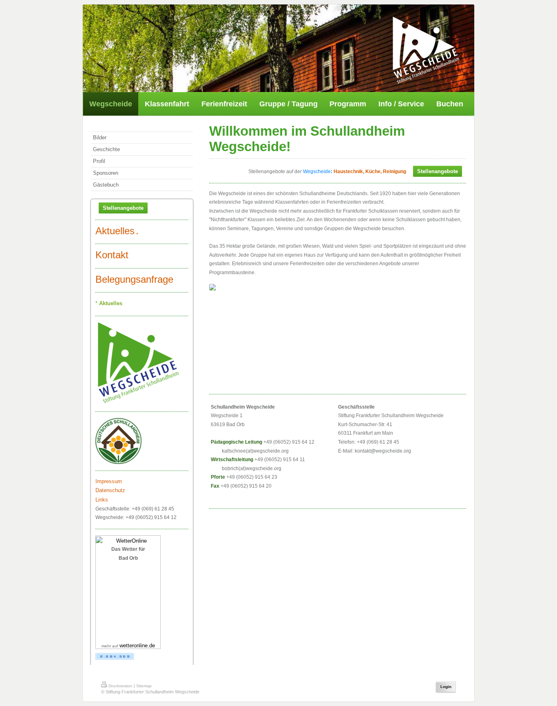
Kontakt (111, 254)
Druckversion (120, 686)
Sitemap (144, 686)
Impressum (108, 481)
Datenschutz (110, 490)
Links (101, 500)
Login (445, 686)
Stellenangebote (123, 208)
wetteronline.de (137, 645)
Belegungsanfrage (134, 279)
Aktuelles (115, 230)
